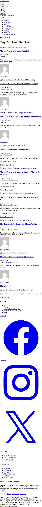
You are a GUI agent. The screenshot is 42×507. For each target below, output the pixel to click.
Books (2, 180)
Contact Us (7, 470)
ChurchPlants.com (9, 461)
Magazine (7, 32)
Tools (5, 30)
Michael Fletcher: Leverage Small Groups (16, 51)
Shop (1, 37)
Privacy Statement (9, 474)
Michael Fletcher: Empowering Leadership (17, 257)
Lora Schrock (4, 76)
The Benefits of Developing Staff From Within (18, 224)
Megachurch (9, 89)
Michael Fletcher (5, 249)
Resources (7, 180)
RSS (5, 312)
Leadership (14, 229)
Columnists (7, 26)
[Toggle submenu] (9, 21)
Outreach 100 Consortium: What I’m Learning (19, 84)
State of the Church (10, 34)
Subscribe (7, 37)
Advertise (7, 472)
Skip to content (4, 1)
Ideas (5, 24)
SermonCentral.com (10, 455)
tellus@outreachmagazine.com (16, 494)
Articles (6, 20)
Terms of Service (9, 477)
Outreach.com (8, 459)
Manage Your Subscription (12, 309)
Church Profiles (8, 155)
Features (2, 89)
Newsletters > (4, 17)
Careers (6, 476)
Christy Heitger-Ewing (7, 165)
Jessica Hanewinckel (6, 190)
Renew (6, 307)
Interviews (7, 22)
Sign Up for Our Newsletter (12, 310)
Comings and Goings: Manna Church (15, 149)
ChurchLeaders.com (10, 457)
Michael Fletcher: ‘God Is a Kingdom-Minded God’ (20, 116)
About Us (7, 468)
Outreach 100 (8, 28)
